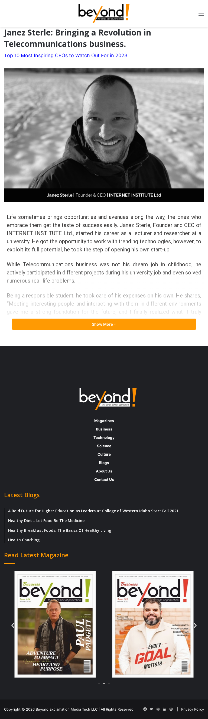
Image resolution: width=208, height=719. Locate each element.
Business (104, 429)
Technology (104, 437)
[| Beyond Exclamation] (104, 13)
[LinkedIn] (164, 709)
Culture (104, 454)
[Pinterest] (158, 709)
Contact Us (104, 479)
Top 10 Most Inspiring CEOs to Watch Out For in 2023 (65, 55)
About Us (104, 471)
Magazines (104, 421)
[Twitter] (151, 709)
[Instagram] (171, 709)
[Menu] (201, 15)
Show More (103, 324)
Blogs (104, 463)
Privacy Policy (192, 709)
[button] (12, 625)
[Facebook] (145, 709)
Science (104, 446)
